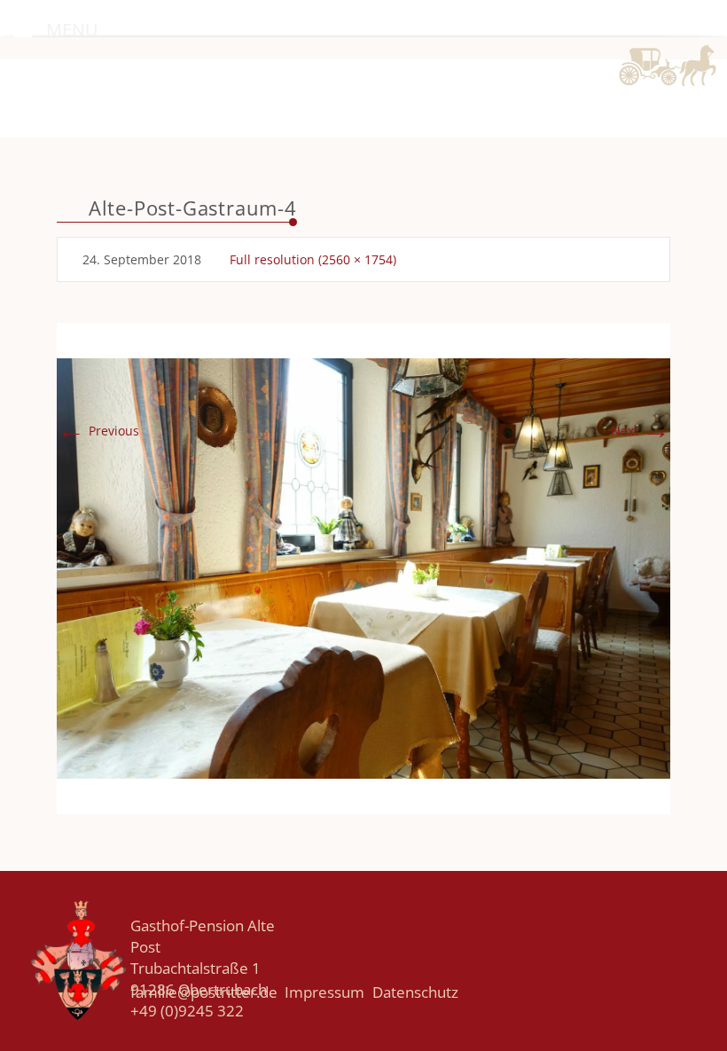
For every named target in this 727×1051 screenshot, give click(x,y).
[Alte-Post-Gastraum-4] (363, 567)
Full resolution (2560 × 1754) (313, 259)
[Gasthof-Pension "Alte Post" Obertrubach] (656, 90)
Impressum (324, 992)
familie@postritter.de (204, 992)
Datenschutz (415, 992)
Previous (98, 430)
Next (640, 430)
